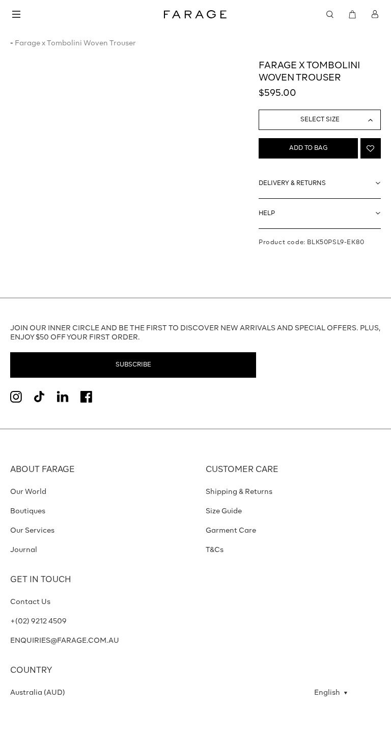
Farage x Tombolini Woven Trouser (75, 43)
